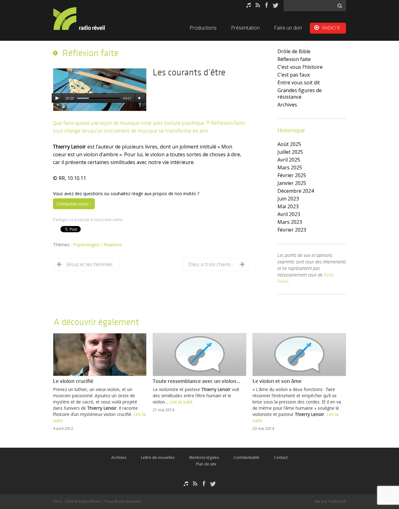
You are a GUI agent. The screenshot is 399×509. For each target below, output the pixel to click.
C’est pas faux (293, 74)
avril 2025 (288, 159)
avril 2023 (288, 214)
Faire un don (288, 27)
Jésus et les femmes (89, 264)
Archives (287, 104)
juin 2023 (288, 198)
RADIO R (331, 28)
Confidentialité (246, 457)
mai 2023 (288, 206)
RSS (258, 5)
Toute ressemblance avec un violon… (196, 381)
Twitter (275, 5)
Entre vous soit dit (298, 82)
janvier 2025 (291, 183)
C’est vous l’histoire (300, 67)
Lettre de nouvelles (158, 457)
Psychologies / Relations (97, 244)
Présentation (245, 27)
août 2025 (289, 144)
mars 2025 (289, 167)
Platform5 (337, 501)
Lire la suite (181, 402)
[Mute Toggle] (139, 98)
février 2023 (291, 229)
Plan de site (206, 464)
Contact (281, 457)
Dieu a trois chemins (211, 264)
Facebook (266, 5)
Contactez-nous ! (73, 204)
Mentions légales (204, 457)
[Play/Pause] (57, 98)
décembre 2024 (295, 190)
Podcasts (248, 5)
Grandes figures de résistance (299, 93)
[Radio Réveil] (87, 18)
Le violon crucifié (73, 381)
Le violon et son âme (276, 381)
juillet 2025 (290, 151)
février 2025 (291, 175)
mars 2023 (289, 222)
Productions (203, 27)
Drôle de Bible (293, 51)
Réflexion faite (294, 59)
